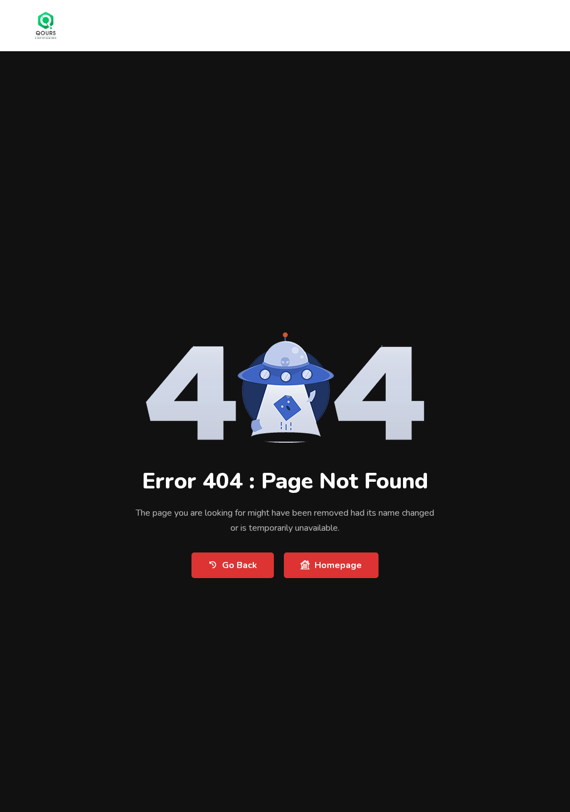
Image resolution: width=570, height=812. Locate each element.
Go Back (239, 565)
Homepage (338, 565)
